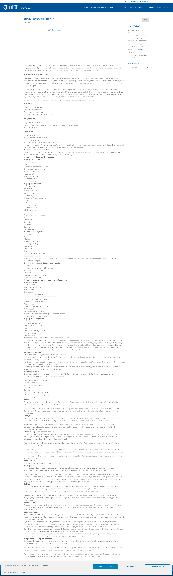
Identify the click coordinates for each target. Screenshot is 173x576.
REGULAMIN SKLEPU (136, 8)
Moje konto (134, 1)
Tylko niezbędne (131, 567)
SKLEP (123, 8)
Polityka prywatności (22, 572)
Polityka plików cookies (9, 572)
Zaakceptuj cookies (105, 567)
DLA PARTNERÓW (163, 8)
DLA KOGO (114, 8)
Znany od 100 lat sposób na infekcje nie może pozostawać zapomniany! (137, 38)
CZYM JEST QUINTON (99, 8)
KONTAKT (150, 8)
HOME (86, 8)
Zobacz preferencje (157, 567)
